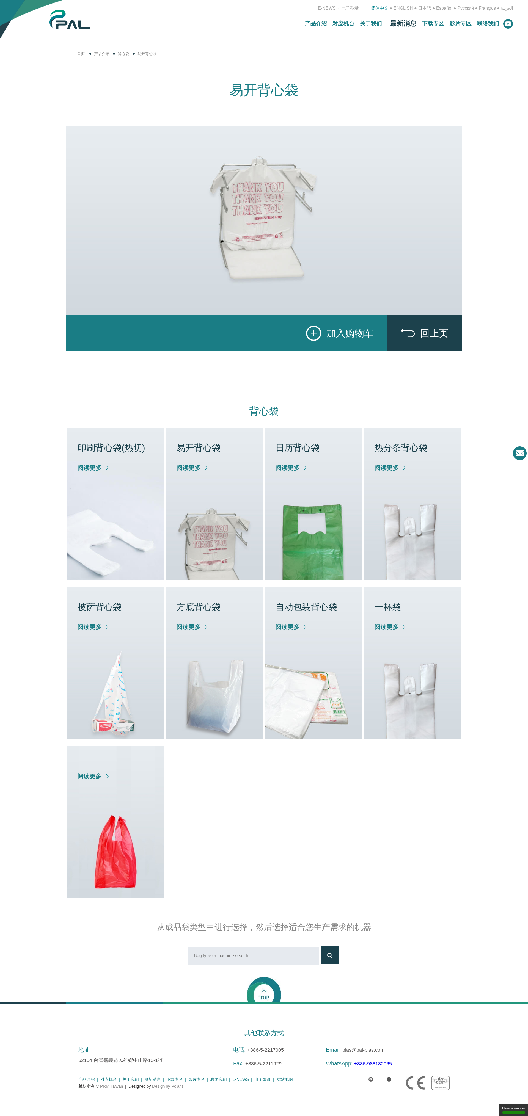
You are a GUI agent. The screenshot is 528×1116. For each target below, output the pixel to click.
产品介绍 (316, 23)
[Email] (520, 453)
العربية (507, 8)
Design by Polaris (168, 1086)
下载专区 (433, 23)
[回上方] (264, 989)
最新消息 (403, 23)
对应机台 (343, 23)
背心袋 (123, 53)
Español (444, 8)
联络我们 (488, 23)
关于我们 (371, 23)
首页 (81, 53)
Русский (465, 8)
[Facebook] (384, 1076)
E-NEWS (327, 8)
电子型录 (350, 8)
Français (487, 8)
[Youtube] (366, 1076)
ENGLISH (403, 8)
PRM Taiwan (111, 1086)
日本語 (424, 8)
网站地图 (284, 1079)
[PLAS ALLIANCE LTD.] (70, 18)
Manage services (513, 1108)
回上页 (434, 333)
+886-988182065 (373, 1064)
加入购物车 (350, 333)
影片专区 (461, 23)
